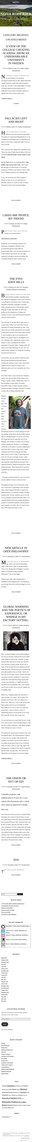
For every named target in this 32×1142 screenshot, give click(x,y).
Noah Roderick (16, 14)
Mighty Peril (4, 1047)
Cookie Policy (26, 1135)
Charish (7, 939)
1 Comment (16, 103)
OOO (19, 1098)
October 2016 (4, 990)
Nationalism (6, 1098)
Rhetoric (4, 1105)
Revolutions (4, 1058)
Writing (9, 1107)
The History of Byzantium (7, 1056)
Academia (4, 1085)
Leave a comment (16, 200)
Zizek (12, 1107)
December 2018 (5, 962)
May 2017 (3, 979)
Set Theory (24, 1105)
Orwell (22, 1098)
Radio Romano (4, 1073)
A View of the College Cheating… (19, 939)
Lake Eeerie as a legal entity (9, 238)
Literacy (9, 1095)
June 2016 (3, 998)
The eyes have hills (5, 912)
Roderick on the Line (6, 1071)
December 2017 (5, 970)
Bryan (7, 943)
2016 (16, 859)
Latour (28, 1092)
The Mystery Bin (5, 1045)
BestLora (8, 935)
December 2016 (5, 986)
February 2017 (4, 981)
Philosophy (14, 289)
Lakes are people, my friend (7, 910)
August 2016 (4, 994)
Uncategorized (16, 70)
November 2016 (5, 988)
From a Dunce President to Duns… (22, 926)
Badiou (18, 1085)
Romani (10, 1105)
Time (3, 1107)
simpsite (3, 1043)
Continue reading (7, 98)
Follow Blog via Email (16, 1009)
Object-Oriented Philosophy (7, 1069)
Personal (8, 289)
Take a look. (4, 809)
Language (25, 287)
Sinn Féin (3, 1052)
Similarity (29, 1105)
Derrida (7, 1089)
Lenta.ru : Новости (5, 1054)
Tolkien (5, 1107)
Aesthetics (11, 1086)
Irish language (9, 1092)
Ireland (4, 1092)
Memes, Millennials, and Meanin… (20, 935)
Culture (22, 68)
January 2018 (4, 968)
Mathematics (20, 1095)
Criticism (25, 1086)
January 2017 (4, 983)
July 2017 (3, 977)
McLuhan (25, 1095)
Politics (27, 68)
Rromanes (14, 1105)
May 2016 (3, 1001)
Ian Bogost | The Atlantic (7, 1062)
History (18, 1089)
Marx (17, 1095)
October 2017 (4, 973)
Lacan (19, 1092)
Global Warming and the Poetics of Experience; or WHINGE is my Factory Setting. (16, 613)
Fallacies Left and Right (7, 908)
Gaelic (9, 1089)
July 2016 (3, 996)
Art (15, 1085)
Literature (14, 1095)
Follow (4, 1024)
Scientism (19, 1105)
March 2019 (4, 957)
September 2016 (5, 992)
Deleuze (3, 1089)
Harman (14, 1089)
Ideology (23, 1089)
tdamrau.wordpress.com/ (7, 1049)
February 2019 (4, 960)
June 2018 (3, 966)
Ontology (13, 1098)
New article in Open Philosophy (8, 914)
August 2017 (4, 975)
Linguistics (5, 1095)
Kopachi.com (4, 1060)
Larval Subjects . (5, 1067)
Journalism (15, 1092)
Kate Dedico (9, 926)
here (18, 574)
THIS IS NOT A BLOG (7, 1064)
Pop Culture (22, 1102)
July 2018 (3, 964)
